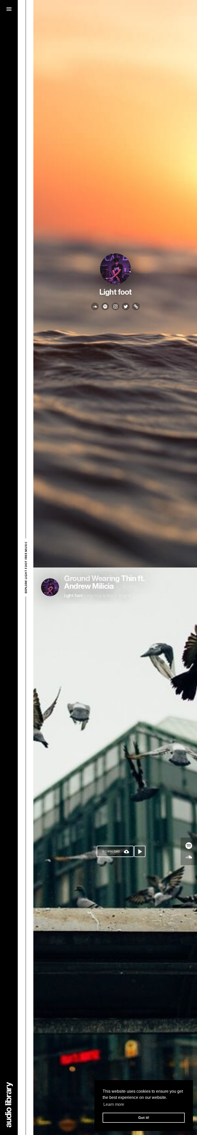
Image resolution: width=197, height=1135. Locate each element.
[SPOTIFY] (105, 306)
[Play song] (139, 851)
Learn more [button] (113, 1104)
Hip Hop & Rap (100, 595)
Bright (124, 595)
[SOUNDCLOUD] (95, 306)
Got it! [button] (143, 1118)
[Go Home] (9, 1104)
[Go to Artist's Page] (50, 587)
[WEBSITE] (136, 306)
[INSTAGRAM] (115, 306)
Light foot (73, 595)
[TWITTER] (126, 306)
